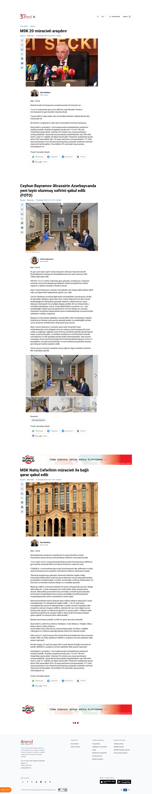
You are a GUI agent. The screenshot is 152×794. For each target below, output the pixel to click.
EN (121, 790)
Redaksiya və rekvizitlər (99, 747)
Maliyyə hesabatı (97, 759)
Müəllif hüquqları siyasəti (122, 750)
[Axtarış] (98, 16)
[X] (32, 782)
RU (129, 790)
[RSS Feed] (50, 782)
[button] (22, 40)
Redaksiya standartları (99, 753)
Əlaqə (94, 750)
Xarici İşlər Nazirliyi (38, 420)
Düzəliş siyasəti (97, 756)
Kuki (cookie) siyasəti (120, 753)
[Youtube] (36, 782)
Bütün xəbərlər (44, 95)
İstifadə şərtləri (118, 744)
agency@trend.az (26, 768)
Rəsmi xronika (75, 747)
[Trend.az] (27, 16)
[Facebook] (27, 782)
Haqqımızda (96, 744)
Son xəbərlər (75, 744)
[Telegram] (41, 782)
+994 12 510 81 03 (26, 765)
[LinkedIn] (45, 782)
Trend (32, 109)
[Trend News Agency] (27, 742)
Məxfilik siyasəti (119, 747)
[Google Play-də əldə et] (124, 782)
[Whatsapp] (23, 782)
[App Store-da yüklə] (108, 782)
